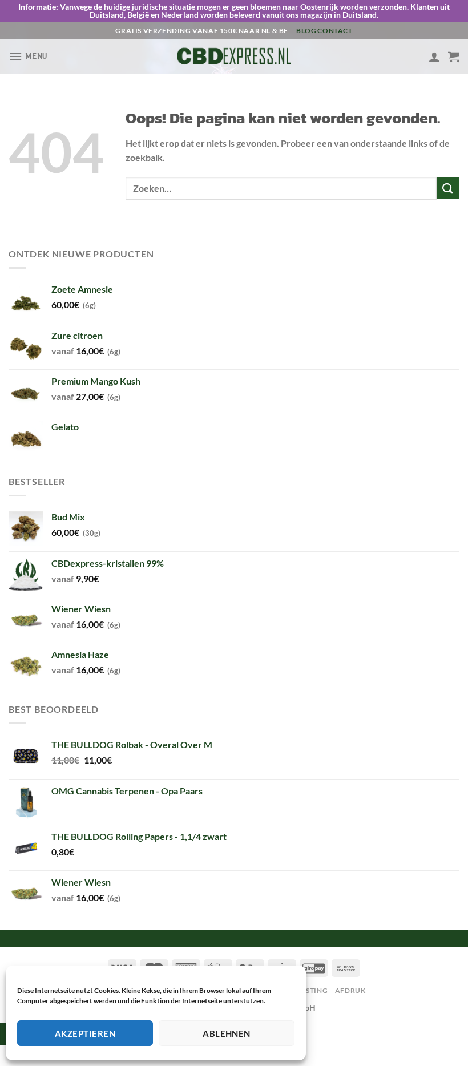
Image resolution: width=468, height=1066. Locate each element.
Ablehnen (227, 1033)
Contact (334, 30)
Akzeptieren (85, 1033)
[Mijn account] (434, 56)
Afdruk (350, 990)
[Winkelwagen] (453, 56)
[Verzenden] (448, 188)
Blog (306, 30)
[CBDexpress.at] (234, 56)
